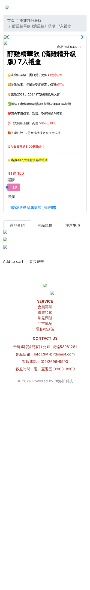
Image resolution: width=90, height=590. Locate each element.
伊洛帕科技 (63, 381)
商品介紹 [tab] (17, 225)
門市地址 (45, 323)
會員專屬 (45, 307)
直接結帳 (36, 261)
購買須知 (45, 312)
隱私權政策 (45, 329)
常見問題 (45, 318)
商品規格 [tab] (45, 225)
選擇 (11, 196)
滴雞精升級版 (31, 20)
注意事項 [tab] (72, 225)
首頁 (11, 20)
